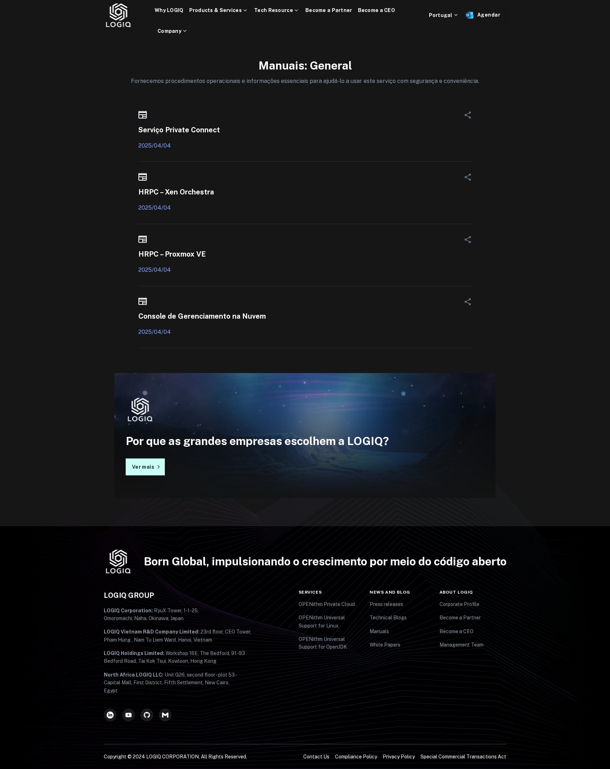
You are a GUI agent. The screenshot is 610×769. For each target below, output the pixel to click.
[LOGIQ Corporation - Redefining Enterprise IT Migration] (129, 15)
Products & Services (215, 10)
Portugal (441, 15)
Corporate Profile (459, 604)
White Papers (385, 645)
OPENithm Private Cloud (327, 604)
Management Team (461, 645)
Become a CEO (376, 10)
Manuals (379, 631)
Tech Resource (273, 10)
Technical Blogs (388, 617)
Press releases (386, 604)
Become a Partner (328, 10)
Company (169, 31)
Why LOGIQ (169, 10)
